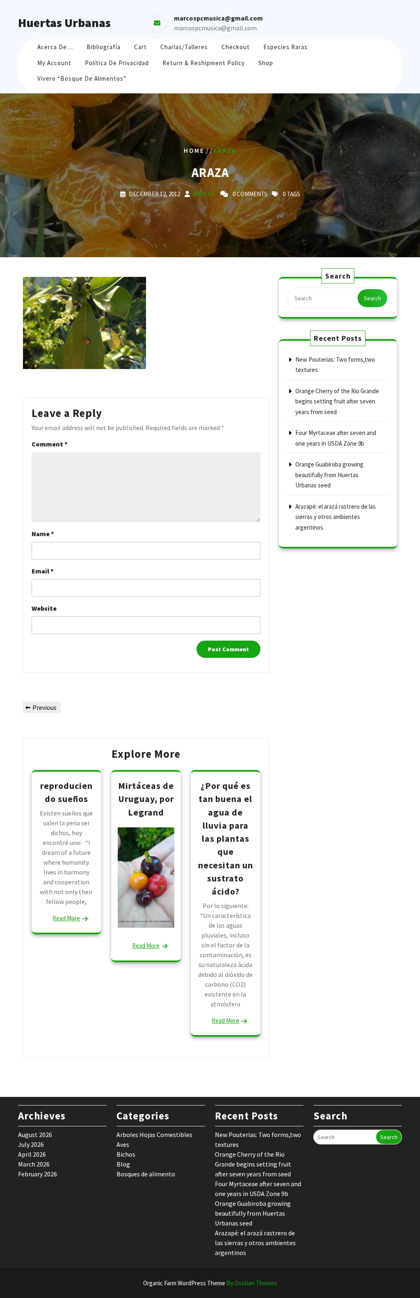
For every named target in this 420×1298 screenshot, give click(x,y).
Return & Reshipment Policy (203, 63)
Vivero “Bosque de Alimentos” (81, 78)
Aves (122, 1144)
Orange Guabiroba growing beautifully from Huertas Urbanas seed (329, 474)
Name (43, 534)
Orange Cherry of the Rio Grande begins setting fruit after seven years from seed (337, 401)
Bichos (125, 1154)
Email (43, 571)
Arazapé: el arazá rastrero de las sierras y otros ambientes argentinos (335, 517)
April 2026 (32, 1154)
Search (372, 298)
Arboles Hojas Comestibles (154, 1134)
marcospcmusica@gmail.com (215, 28)
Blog (123, 1164)
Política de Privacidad (117, 63)
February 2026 (37, 1174)
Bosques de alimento (145, 1174)
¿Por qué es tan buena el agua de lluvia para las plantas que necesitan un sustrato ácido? (225, 838)
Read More (66, 918)
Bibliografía (104, 47)
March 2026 (34, 1164)
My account (54, 63)
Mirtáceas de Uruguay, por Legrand (146, 799)
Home (194, 150)
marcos (204, 194)
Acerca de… (55, 47)
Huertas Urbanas (64, 22)
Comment (50, 444)
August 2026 (35, 1134)
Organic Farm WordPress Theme (210, 1283)
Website (44, 608)
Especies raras (285, 47)
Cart (140, 47)
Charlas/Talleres (184, 47)
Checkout (235, 47)
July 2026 (31, 1144)
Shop (265, 63)
